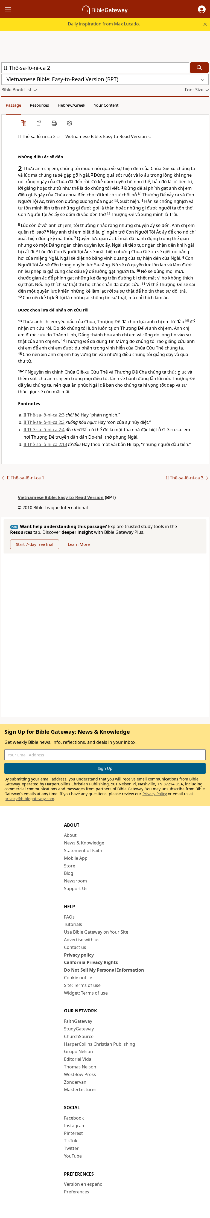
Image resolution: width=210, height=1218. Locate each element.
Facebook (74, 1118)
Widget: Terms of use (86, 993)
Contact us (75, 947)
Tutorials (73, 924)
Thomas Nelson (80, 1067)
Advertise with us (82, 940)
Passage (13, 105)
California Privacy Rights (91, 962)
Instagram (75, 1126)
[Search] (199, 67)
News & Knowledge (84, 843)
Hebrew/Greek (71, 105)
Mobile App (76, 858)
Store (69, 866)
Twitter (71, 1148)
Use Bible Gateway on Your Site (96, 932)
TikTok (70, 1141)
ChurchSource (79, 1036)
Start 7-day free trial (34, 544)
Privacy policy (79, 955)
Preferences (76, 1192)
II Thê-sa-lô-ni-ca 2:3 (44, 415)
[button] (202, 9)
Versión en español (84, 1184)
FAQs (69, 917)
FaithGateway (78, 1021)
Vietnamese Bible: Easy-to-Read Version (61, 497)
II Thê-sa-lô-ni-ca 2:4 (44, 430)
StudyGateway (79, 1029)
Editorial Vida (77, 1059)
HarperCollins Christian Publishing (99, 1044)
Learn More (79, 544)
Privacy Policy (154, 793)
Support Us (76, 888)
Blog (68, 873)
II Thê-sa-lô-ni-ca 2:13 (45, 444)
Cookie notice (78, 978)
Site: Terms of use (82, 985)
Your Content (106, 105)
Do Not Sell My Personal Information (104, 970)
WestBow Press (80, 1074)
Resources (39, 105)
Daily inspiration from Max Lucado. (104, 24)
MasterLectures (80, 1089)
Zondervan (75, 1082)
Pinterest (73, 1133)
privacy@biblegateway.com (29, 798)
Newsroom (75, 881)
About (70, 835)
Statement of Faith (83, 850)
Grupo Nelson (78, 1051)
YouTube (73, 1156)
